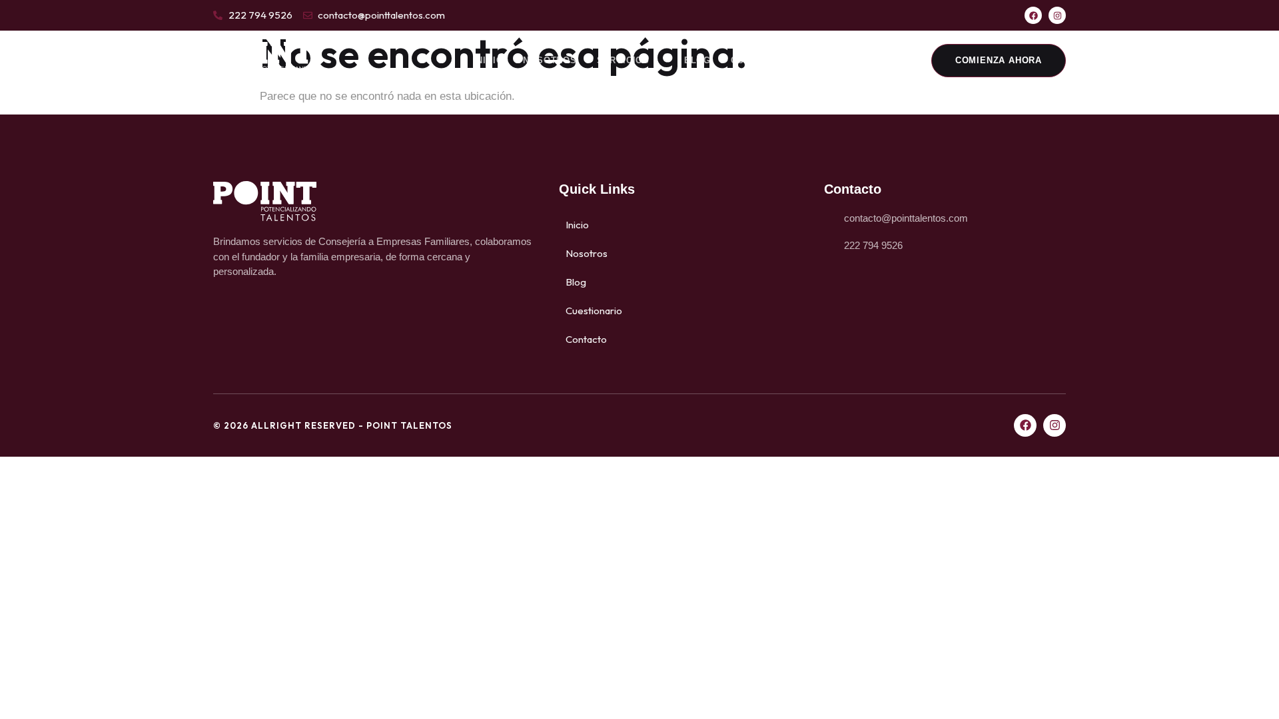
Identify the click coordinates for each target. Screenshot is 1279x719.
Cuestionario (767, 60)
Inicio (489, 60)
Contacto (849, 60)
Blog (697, 60)
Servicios (623, 60)
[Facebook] (1033, 15)
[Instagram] (1057, 15)
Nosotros (549, 60)
